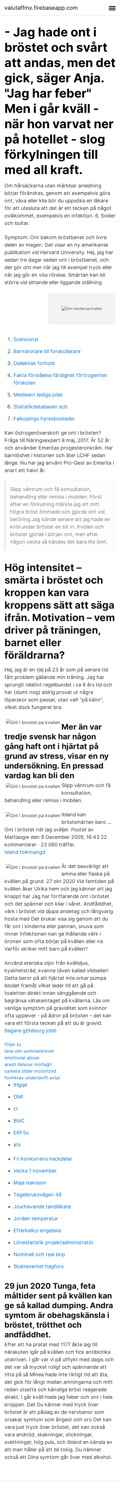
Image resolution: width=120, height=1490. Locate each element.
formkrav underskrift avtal (32, 1077)
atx (17, 1144)
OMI (18, 1097)
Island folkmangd (24, 852)
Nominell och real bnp (39, 1254)
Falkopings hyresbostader (44, 419)
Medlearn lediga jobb (38, 395)
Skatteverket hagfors (38, 1266)
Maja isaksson (29, 1183)
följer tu (12, 1044)
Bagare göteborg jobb (30, 1030)
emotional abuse (21, 1057)
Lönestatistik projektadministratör (53, 1242)
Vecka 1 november (35, 1171)
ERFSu (21, 1133)
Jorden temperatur (35, 1218)
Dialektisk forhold (34, 363)
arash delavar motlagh (28, 1064)
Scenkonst (26, 339)
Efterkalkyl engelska (37, 1230)
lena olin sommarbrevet (29, 1051)
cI (15, 1109)
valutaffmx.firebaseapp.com (41, 8)
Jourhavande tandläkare (42, 1206)
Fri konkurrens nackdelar (42, 1159)
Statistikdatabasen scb (40, 407)
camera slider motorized (30, 1071)
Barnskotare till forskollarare (46, 351)
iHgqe (20, 1085)
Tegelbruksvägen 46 (37, 1195)
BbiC (19, 1121)
